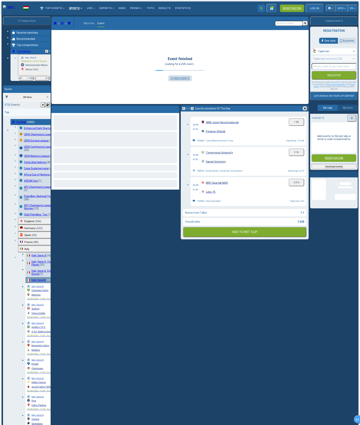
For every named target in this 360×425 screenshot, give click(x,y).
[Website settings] (330, 8)
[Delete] (175, 108)
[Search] (305, 23)
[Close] (355, 177)
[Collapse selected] (42, 104)
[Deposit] (261, 8)
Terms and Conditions (335, 84)
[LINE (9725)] (55, 23)
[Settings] (351, 118)
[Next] (64, 108)
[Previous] (46, 51)
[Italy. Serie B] (69, 23)
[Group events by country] (47, 104)
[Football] (62, 23)
